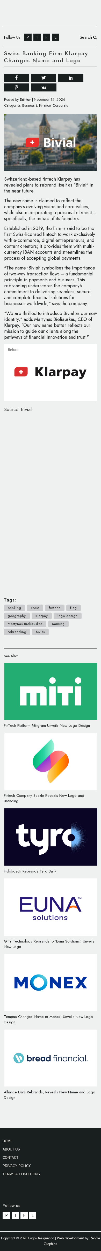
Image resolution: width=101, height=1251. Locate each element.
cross (35, 607)
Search (86, 37)
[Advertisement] (50, 502)
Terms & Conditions (21, 1174)
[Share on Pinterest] (16, 87)
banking (14, 607)
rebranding (17, 631)
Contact (10, 1158)
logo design (67, 615)
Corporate (60, 105)
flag (73, 607)
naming (58, 623)
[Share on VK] (43, 87)
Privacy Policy (17, 1166)
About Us (11, 1149)
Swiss (40, 631)
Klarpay (41, 615)
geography (17, 615)
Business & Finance (36, 105)
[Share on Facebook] (16, 77)
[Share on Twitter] (43, 77)
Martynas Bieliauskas (25, 623)
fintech (55, 607)
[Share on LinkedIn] (70, 77)
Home (8, 1141)
